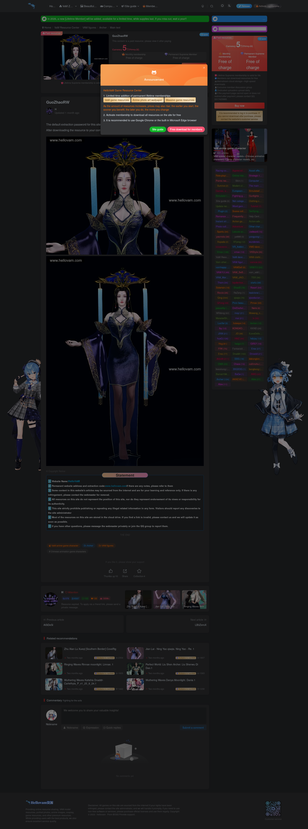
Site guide (157, 129)
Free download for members (186, 129)
